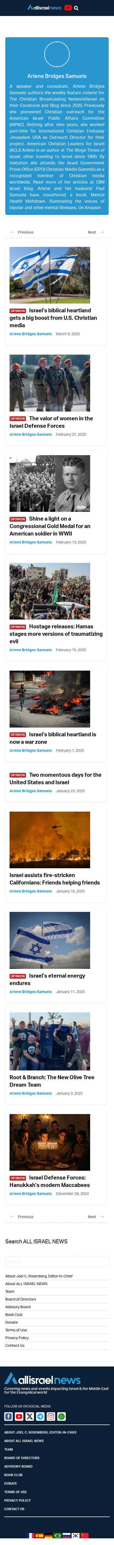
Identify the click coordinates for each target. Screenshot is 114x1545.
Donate (11, 1322)
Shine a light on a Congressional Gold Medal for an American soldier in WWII (50, 526)
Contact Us (14, 1345)
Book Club (13, 1314)
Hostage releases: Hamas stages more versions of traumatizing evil (56, 634)
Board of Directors (20, 1299)
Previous (25, 232)
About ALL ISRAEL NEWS (26, 1283)
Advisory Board (17, 1307)
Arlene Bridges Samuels (31, 333)
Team (9, 1291)
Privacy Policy (17, 1337)
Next (92, 232)
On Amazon (89, 207)
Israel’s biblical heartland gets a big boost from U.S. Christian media (53, 318)
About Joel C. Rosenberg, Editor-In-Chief (39, 1276)
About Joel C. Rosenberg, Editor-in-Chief (40, 1432)
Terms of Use (16, 1330)
